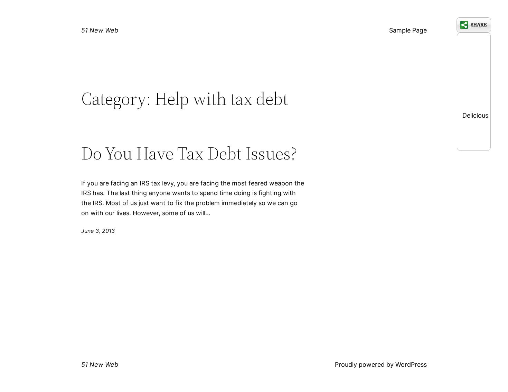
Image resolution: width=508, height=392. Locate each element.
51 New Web (99, 30)
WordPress (411, 364)
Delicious (475, 115)
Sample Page (408, 30)
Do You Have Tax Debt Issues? (189, 153)
